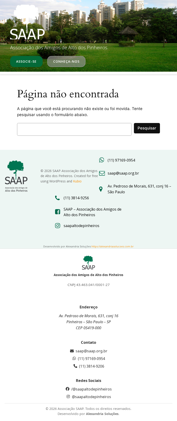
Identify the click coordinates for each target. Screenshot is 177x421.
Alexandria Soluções (102, 414)
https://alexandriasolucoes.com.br (112, 246)
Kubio (77, 181)
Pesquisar (147, 128)
